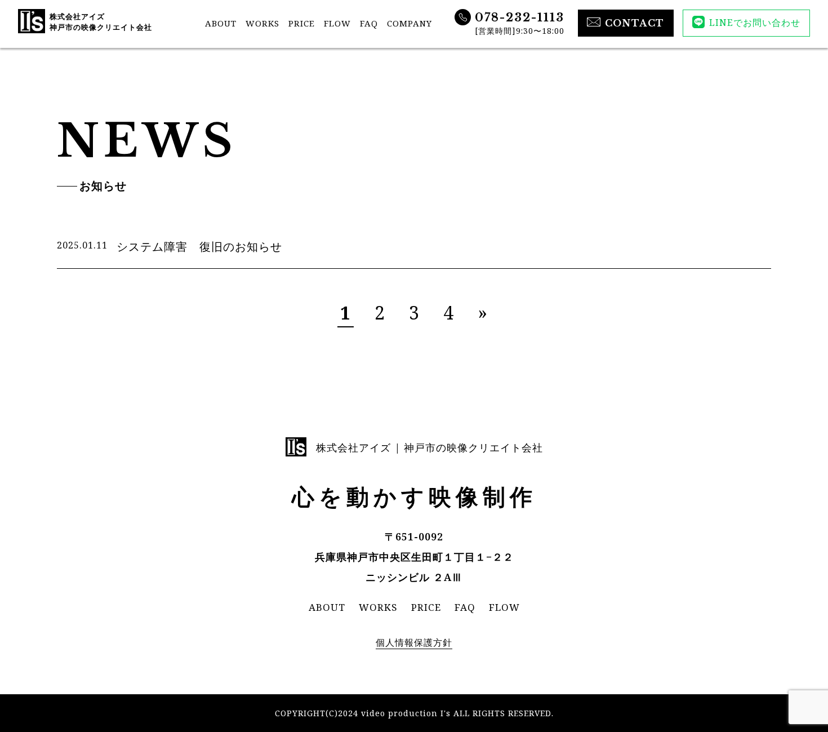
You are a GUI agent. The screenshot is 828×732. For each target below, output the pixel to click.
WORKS (262, 23)
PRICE (301, 23)
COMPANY (409, 23)
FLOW (337, 23)
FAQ (369, 23)
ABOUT (221, 23)
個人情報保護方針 (414, 642)
